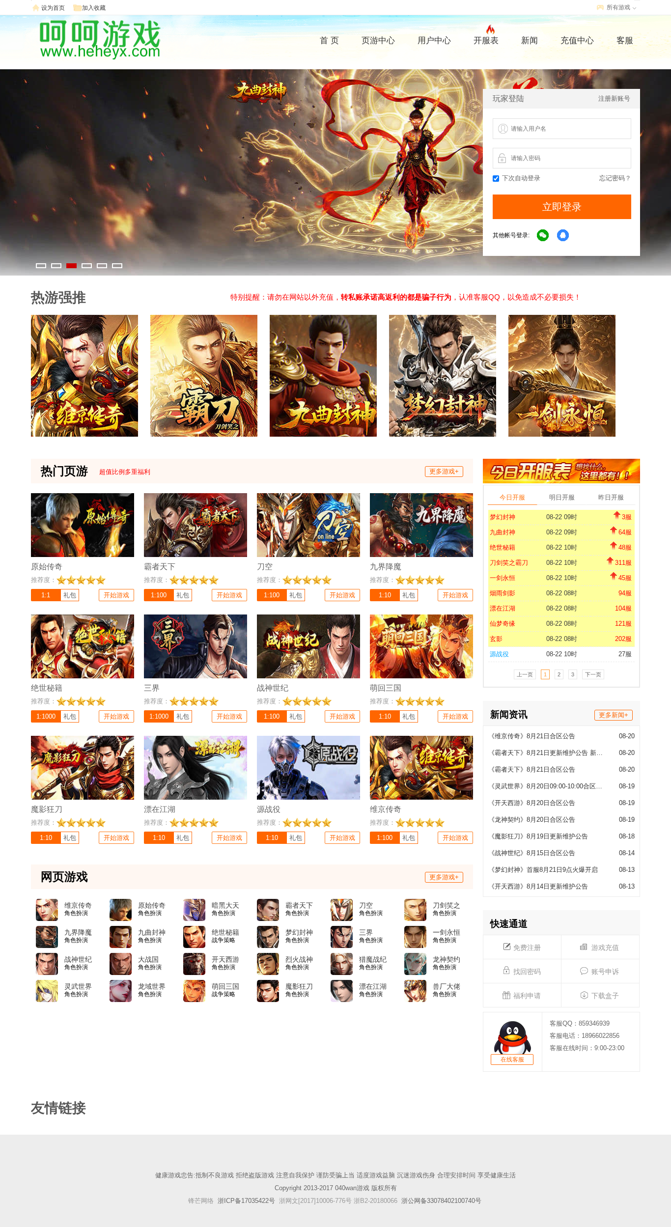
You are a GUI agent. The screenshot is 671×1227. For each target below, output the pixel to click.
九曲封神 (502, 532)
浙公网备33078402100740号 (441, 1200)
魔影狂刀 (299, 986)
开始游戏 (116, 595)
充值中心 (577, 40)
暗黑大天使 (225, 905)
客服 (624, 40)
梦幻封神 (502, 517)
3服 (627, 517)
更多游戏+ (444, 471)
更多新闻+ (613, 715)
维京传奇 (78, 905)
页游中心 (378, 40)
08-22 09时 (561, 517)
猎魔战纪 (373, 959)
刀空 (366, 905)
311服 (623, 562)
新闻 (529, 40)
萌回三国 (225, 986)
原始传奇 (152, 905)
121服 (623, 623)
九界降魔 (78, 932)
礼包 (69, 595)
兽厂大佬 (446, 986)
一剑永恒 (502, 578)
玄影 (496, 638)
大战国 (148, 959)
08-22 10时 (561, 547)
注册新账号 (614, 98)
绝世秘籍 (502, 547)
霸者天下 (299, 905)
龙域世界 (152, 986)
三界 (366, 932)
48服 (625, 547)
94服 (625, 593)
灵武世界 (78, 986)
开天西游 (225, 959)
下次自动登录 (521, 178)
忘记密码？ (615, 178)
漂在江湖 (502, 608)
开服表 (486, 40)
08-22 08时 (561, 593)
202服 (623, 638)
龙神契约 (446, 959)
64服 (625, 532)
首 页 (329, 40)
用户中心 (434, 40)
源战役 (499, 654)
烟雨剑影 (502, 593)
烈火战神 (299, 959)
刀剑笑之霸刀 (509, 562)
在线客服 (512, 1059)
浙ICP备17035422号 (246, 1200)
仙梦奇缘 (502, 623)
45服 (625, 578)
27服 (625, 654)
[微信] (543, 235)
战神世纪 (78, 959)
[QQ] (563, 235)
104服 (623, 608)
